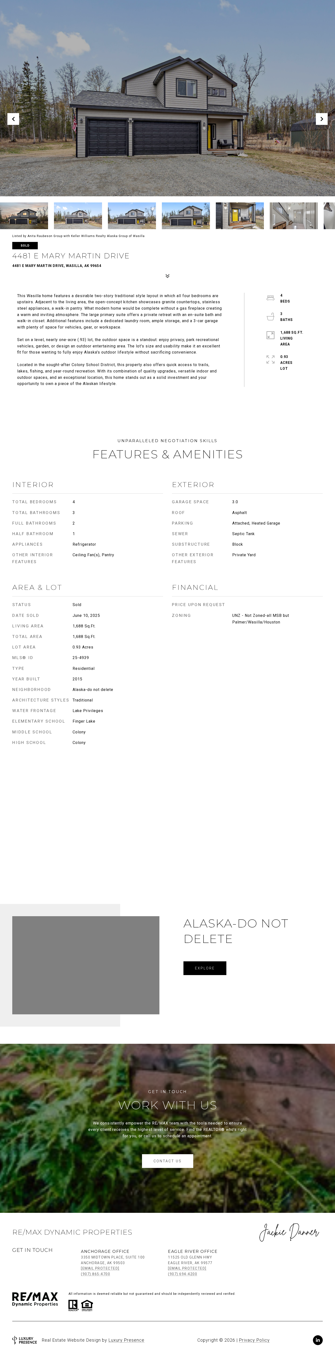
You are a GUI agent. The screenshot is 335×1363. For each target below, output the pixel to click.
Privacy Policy (254, 1340)
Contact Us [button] (168, 1161)
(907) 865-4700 (95, 1274)
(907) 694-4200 (182, 1274)
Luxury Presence (126, 1340)
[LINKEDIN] (318, 1340)
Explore (205, 968)
